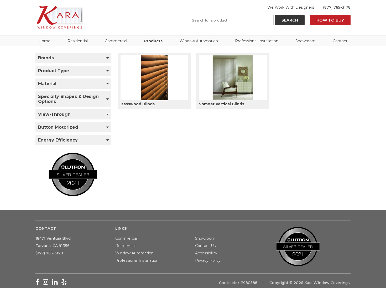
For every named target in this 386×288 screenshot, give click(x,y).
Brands (46, 57)
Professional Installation (256, 41)
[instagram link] (47, 283)
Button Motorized (58, 127)
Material (47, 83)
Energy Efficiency (58, 140)
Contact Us (205, 245)
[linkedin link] (56, 283)
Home (44, 41)
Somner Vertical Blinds (221, 104)
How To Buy (330, 20)
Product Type (53, 70)
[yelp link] (65, 283)
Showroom (305, 41)
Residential (77, 41)
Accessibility (206, 253)
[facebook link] (39, 283)
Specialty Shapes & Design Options (68, 99)
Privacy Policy (208, 260)
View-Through (54, 114)
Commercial (116, 41)
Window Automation (199, 41)
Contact (340, 41)
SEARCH (289, 20)
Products (153, 41)
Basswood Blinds (138, 104)
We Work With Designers (290, 7)
